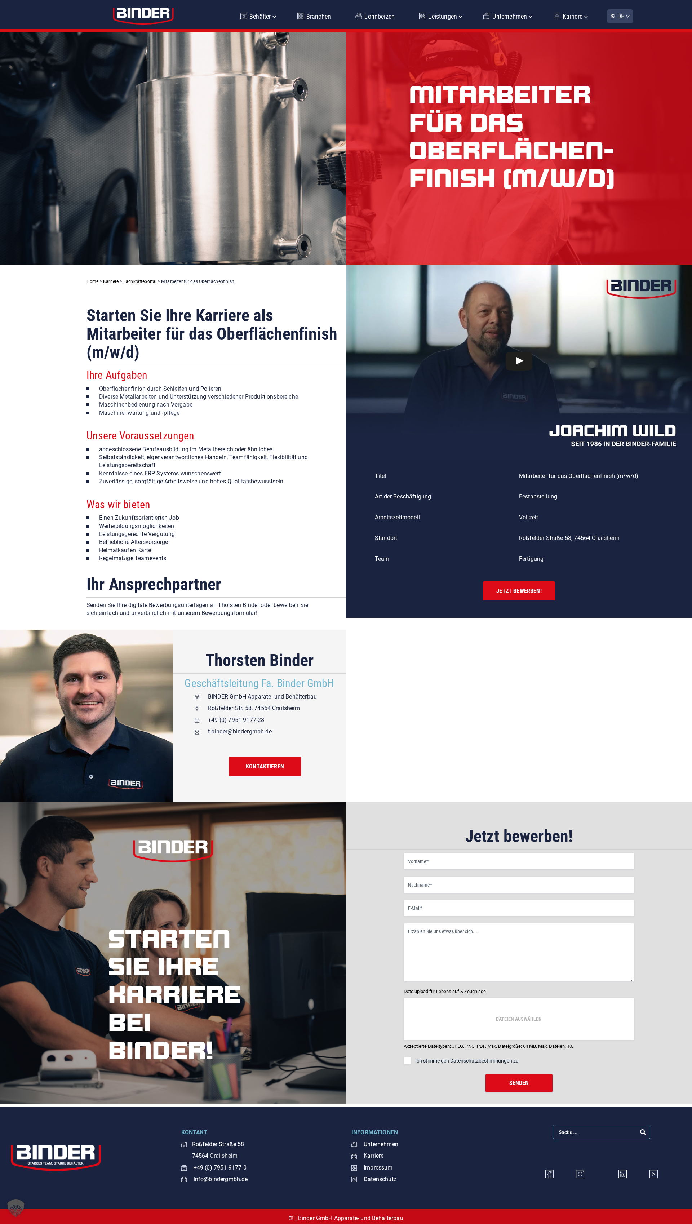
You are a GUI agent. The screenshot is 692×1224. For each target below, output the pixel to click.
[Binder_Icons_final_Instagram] (580, 1174)
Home (92, 281)
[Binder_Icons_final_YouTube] (653, 1174)
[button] (16, 1208)
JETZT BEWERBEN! (518, 590)
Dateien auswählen (519, 1019)
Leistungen (442, 16)
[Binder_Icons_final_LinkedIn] (622, 1174)
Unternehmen (509, 16)
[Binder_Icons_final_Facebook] (549, 1174)
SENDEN (519, 1082)
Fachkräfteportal (140, 281)
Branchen (318, 16)
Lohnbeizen (379, 16)
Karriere (572, 16)
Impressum (378, 1167)
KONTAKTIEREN (265, 766)
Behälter (260, 16)
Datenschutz (380, 1179)
